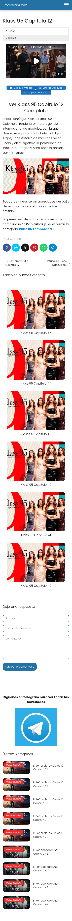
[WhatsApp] (44, 248)
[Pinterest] (34, 248)
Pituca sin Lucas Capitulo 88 (57, 263)
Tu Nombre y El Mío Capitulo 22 (16, 263)
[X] (25, 248)
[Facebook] (7, 248)
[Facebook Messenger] (16, 248)
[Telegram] (53, 248)
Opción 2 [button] (11, 37)
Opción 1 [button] (10, 31)
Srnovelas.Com (15, 5)
